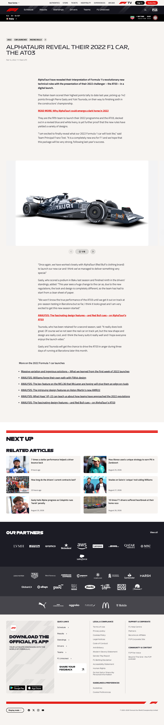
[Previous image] (71, 251)
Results (43, 10)
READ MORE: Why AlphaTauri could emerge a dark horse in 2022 (73, 111)
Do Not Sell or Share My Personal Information (103, 673)
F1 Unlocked (103, 10)
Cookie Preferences (102, 692)
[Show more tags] (45, 39)
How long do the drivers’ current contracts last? (53, 479)
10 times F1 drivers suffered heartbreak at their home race (131, 501)
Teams (87, 10)
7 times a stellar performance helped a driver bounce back (52, 461)
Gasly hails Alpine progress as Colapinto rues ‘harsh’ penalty (52, 501)
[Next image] (93, 251)
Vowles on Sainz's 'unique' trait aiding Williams (130, 479)
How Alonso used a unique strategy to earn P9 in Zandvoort (131, 461)
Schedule (28, 10)
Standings (58, 10)
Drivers (73, 10)
